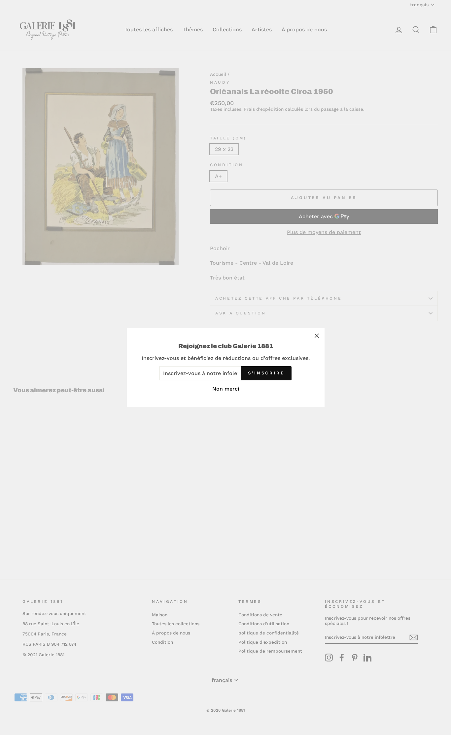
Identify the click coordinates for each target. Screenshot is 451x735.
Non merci (225, 389)
